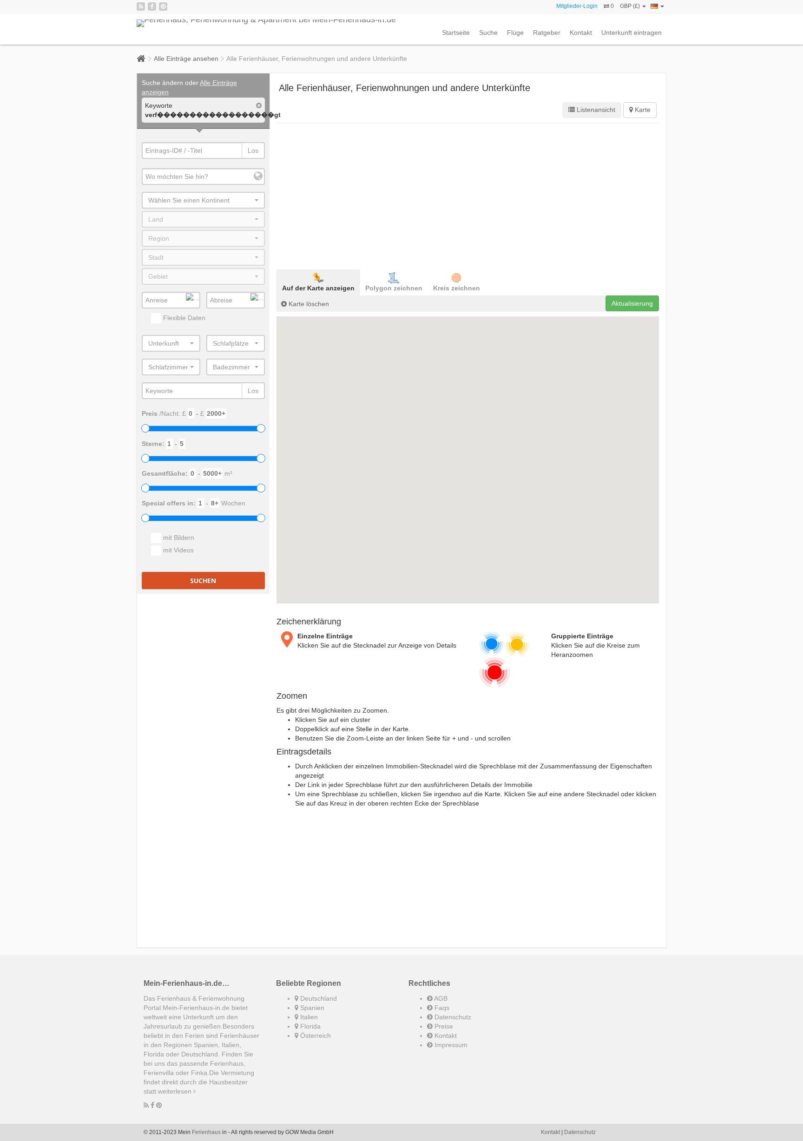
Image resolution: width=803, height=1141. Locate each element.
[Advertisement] (467, 195)
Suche (488, 32)
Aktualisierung (632, 303)
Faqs (441, 1007)
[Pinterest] (163, 6)
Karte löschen (308, 304)
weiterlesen (175, 1091)
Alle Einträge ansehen (186, 58)
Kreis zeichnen (456, 288)
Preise (443, 1026)
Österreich (314, 1035)
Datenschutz (452, 1017)
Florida (309, 1026)
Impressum (450, 1045)
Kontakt (581, 32)
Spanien (311, 1007)
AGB (440, 998)
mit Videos (177, 550)
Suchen (203, 580)
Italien (308, 1017)
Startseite (456, 32)
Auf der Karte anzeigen (318, 288)
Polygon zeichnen (393, 288)
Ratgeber (546, 32)
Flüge (515, 32)
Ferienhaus (206, 1132)
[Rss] (141, 6)
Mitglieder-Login (577, 6)
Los (253, 150)
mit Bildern (177, 537)
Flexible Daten (183, 317)
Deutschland (317, 998)
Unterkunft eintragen (631, 32)
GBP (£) (630, 6)
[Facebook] (152, 6)
